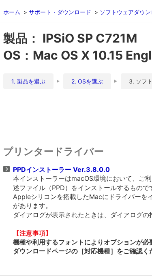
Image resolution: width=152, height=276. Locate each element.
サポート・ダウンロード (60, 12)
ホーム (11, 12)
